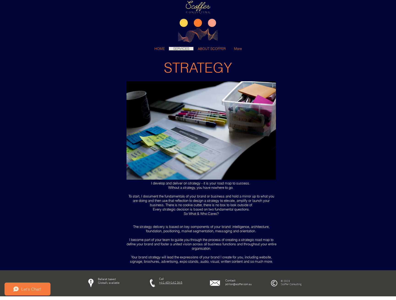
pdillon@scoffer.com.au (238, 284)
